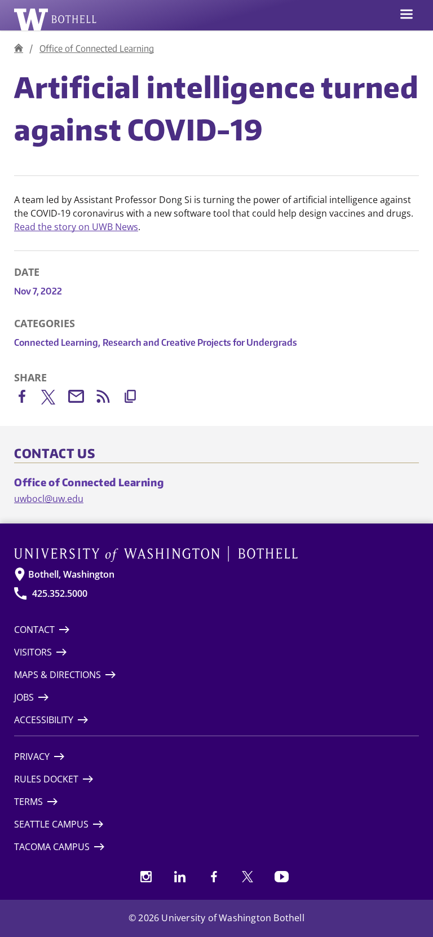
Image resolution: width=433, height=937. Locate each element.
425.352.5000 (59, 593)
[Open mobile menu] (406, 15)
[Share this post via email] (81, 398)
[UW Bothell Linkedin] (180, 877)
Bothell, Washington (71, 574)
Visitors (33, 652)
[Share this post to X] (54, 399)
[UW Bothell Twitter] (247, 877)
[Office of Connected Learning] (18, 48)
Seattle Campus (51, 824)
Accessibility (43, 720)
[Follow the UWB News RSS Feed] (108, 398)
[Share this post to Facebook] (27, 398)
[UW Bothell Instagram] (146, 877)
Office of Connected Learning (96, 48)
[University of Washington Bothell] (55, 19)
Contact (34, 629)
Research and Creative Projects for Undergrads (200, 342)
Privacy (32, 756)
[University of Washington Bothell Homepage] (216, 554)
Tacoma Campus (52, 847)
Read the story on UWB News (76, 227)
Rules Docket (46, 779)
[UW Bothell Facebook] (214, 877)
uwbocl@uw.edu (48, 498)
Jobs (24, 697)
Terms (28, 801)
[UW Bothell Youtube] (281, 877)
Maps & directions (57, 674)
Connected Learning (57, 342)
